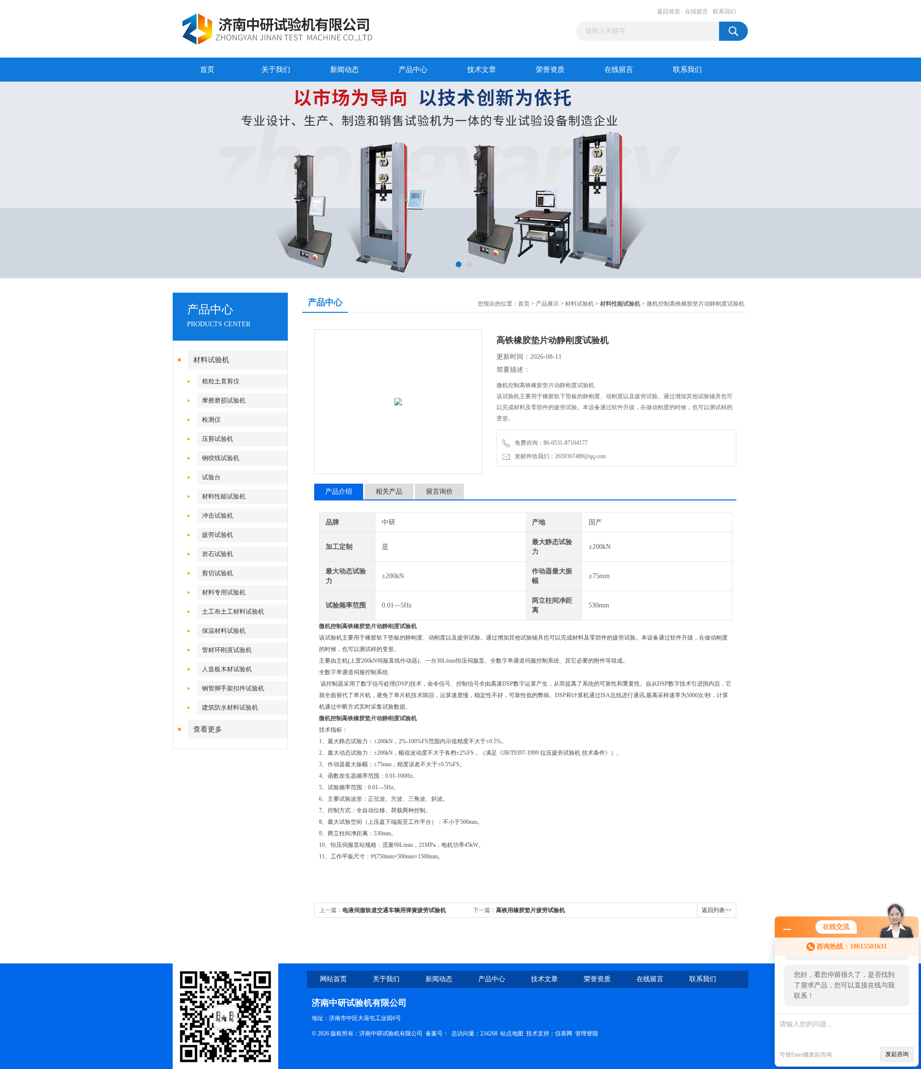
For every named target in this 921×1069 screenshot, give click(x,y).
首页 (207, 69)
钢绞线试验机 (220, 458)
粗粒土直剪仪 (220, 381)
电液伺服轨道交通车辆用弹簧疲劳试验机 (394, 910)
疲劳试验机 (217, 534)
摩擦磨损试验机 (224, 400)
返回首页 (668, 11)
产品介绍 (338, 491)
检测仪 (211, 419)
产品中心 (413, 69)
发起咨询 (897, 1054)
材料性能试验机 (224, 496)
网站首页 (333, 979)
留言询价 (439, 491)
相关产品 (389, 491)
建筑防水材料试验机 (230, 707)
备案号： (437, 1033)
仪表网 (563, 1033)
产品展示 (547, 303)
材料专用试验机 (224, 592)
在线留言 (696, 11)
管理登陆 (586, 1033)
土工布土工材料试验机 (233, 611)
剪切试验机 (217, 573)
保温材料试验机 (224, 630)
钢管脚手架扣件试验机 (233, 688)
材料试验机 (211, 360)
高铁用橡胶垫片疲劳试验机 (530, 910)
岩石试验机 (217, 554)
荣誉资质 (550, 69)
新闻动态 (344, 69)
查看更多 (207, 729)
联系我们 (724, 11)
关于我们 (275, 69)
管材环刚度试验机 (227, 649)
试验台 (211, 477)
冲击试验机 (217, 515)
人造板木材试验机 (227, 669)
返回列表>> (717, 910)
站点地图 (511, 1033)
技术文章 (481, 69)
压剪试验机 (217, 438)
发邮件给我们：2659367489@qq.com (559, 456)
